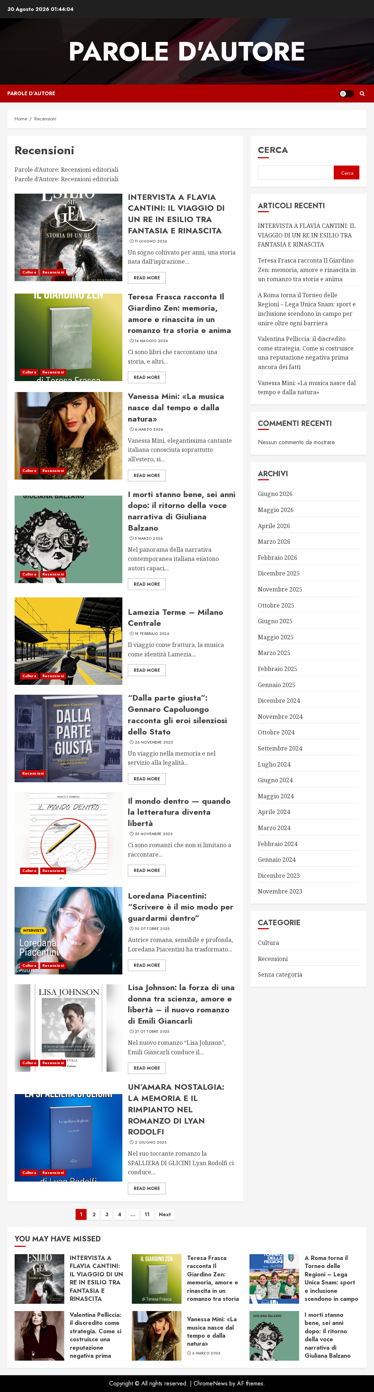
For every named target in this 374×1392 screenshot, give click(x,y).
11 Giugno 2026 (151, 241)
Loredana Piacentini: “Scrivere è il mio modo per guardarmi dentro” (180, 907)
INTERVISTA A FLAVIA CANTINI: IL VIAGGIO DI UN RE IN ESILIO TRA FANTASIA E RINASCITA (176, 213)
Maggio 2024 (276, 796)
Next (165, 1214)
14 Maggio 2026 (151, 341)
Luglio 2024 (274, 764)
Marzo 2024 (274, 828)
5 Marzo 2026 (149, 538)
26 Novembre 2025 (154, 742)
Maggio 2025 (276, 637)
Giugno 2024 (275, 780)
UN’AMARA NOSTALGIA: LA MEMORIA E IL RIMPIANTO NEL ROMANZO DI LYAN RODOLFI (176, 1109)
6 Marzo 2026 (149, 429)
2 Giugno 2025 (150, 1142)
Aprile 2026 (274, 526)
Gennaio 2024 (276, 860)
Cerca (273, 149)
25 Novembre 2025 (153, 834)
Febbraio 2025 (277, 669)
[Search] (362, 93)
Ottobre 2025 (276, 605)
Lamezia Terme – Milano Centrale (175, 617)
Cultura (29, 272)
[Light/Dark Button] (346, 93)
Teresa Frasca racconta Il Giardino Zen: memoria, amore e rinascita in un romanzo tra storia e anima (179, 313)
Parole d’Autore (31, 93)
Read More (147, 278)
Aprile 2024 (274, 812)
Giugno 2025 (275, 621)
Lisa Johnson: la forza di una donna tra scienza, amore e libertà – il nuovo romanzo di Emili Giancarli (181, 1004)
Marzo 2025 (274, 653)
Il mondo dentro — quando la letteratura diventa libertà (179, 812)
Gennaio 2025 (276, 685)
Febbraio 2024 (277, 844)
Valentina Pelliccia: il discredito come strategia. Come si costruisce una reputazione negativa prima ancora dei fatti (306, 353)
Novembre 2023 (280, 891)
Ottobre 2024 (276, 732)
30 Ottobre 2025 (152, 928)
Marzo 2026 (274, 542)
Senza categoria (280, 974)
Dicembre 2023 (279, 876)
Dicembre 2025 (279, 573)
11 (147, 1214)
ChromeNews (211, 1383)
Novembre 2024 (280, 717)
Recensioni (53, 272)
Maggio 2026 (276, 510)
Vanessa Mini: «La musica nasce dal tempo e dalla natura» (176, 407)
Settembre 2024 (280, 748)
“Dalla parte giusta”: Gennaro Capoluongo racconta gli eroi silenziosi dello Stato (177, 714)
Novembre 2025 (280, 589)
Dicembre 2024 (279, 701)
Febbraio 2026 (277, 558)
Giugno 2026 (275, 494)
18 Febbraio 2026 (152, 633)
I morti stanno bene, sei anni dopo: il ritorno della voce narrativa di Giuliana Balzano (182, 511)
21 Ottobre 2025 (152, 1031)
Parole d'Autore (187, 51)
